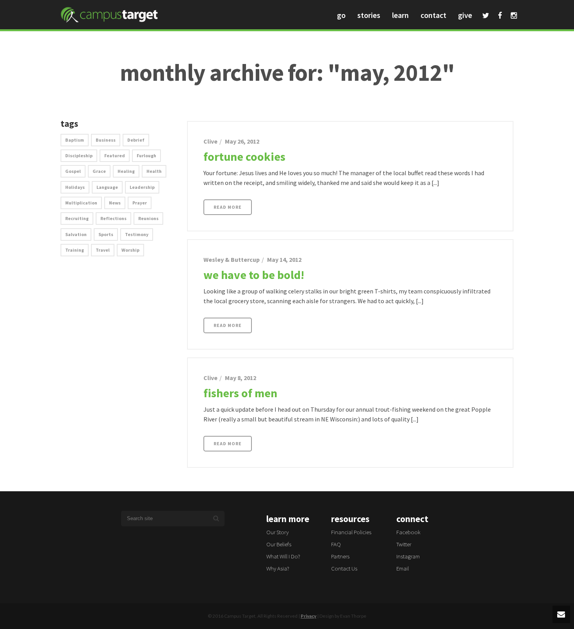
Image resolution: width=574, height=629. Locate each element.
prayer (139, 203)
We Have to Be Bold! (253, 274)
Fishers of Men (240, 393)
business (106, 140)
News (115, 203)
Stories (368, 15)
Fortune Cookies (244, 156)
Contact (433, 15)
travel (103, 250)
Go (341, 15)
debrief (135, 140)
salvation (76, 234)
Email (402, 568)
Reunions (148, 218)
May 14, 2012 (284, 259)
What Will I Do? (283, 556)
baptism (74, 140)
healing (126, 171)
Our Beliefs (278, 544)
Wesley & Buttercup (231, 259)
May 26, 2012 (242, 141)
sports (105, 234)
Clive (210, 141)
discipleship (79, 155)
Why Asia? (277, 568)
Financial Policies (351, 532)
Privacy (308, 616)
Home (499, 90)
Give (465, 15)
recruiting (77, 218)
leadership (142, 187)
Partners (340, 556)
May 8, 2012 (240, 378)
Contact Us (344, 568)
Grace (99, 171)
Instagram (514, 16)
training (74, 250)
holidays (75, 187)
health (154, 171)
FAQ (336, 544)
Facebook (500, 16)
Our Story (277, 532)
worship (130, 250)
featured (114, 155)
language (107, 187)
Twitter (485, 16)
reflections (113, 218)
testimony (136, 234)
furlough (146, 155)
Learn (400, 15)
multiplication (81, 203)
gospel (73, 171)
